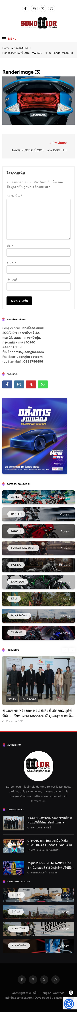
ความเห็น (14, 196)
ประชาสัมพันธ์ (29, 699)
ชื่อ (10, 246)
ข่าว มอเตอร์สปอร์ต (37, 872)
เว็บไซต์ (12, 280)
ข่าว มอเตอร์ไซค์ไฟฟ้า (48, 850)
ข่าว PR (12, 699)
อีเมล (11, 263)
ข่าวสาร (53, 872)
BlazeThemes (62, 997)
